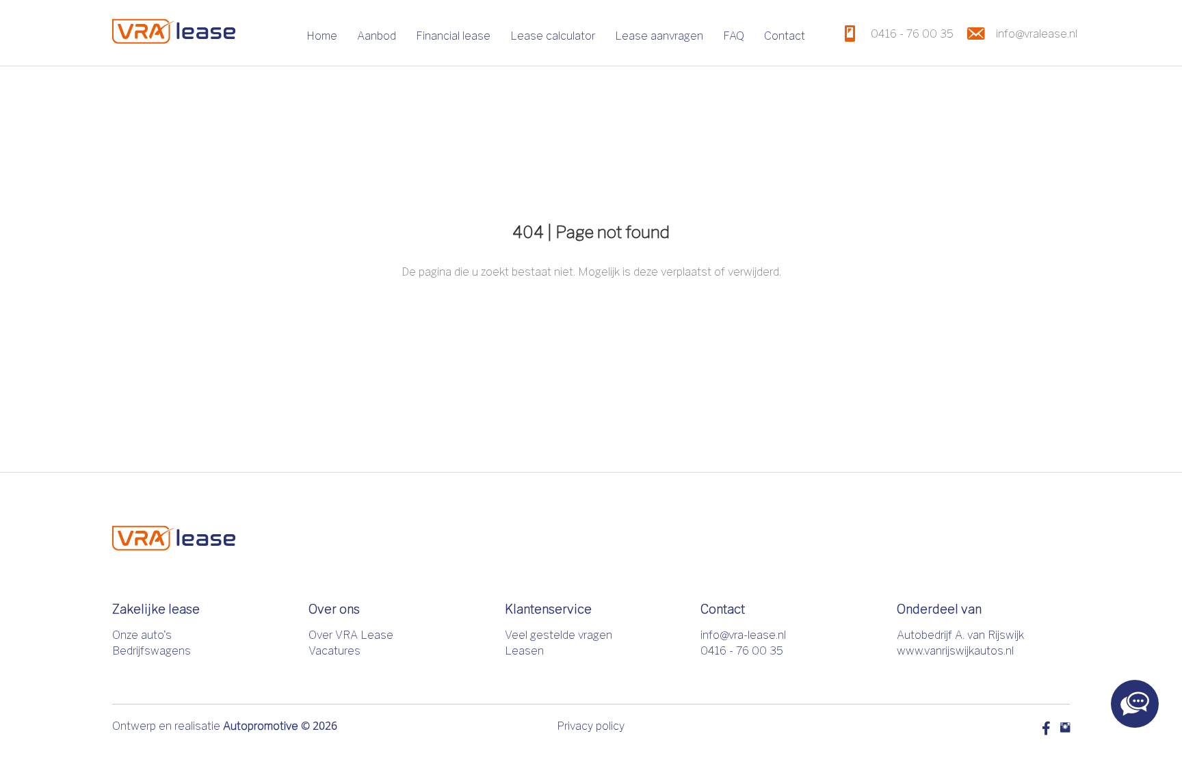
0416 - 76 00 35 (741, 650)
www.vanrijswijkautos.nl (955, 650)
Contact (784, 35)
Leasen (524, 650)
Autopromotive (260, 726)
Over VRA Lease (350, 635)
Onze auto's (142, 635)
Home (321, 35)
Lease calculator (552, 35)
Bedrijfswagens (151, 650)
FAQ (733, 35)
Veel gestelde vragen (558, 635)
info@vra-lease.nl (743, 635)
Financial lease (453, 35)
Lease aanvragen (659, 35)
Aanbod (376, 35)
